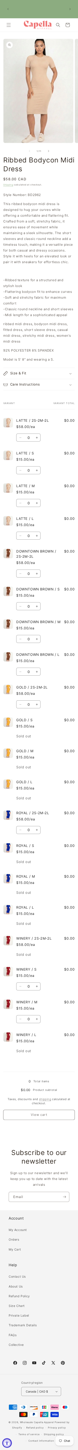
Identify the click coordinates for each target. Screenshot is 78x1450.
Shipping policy (54, 1434)
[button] (8, 25)
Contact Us (17, 1276)
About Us (16, 1286)
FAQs (12, 1335)
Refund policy (35, 1427)
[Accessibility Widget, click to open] (7, 1443)
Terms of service (28, 1434)
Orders (14, 1239)
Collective (16, 1345)
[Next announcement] (70, 9)
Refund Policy (19, 1296)
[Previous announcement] (8, 9)
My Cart (15, 1249)
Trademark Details (23, 1325)
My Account (18, 1230)
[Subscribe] (64, 1197)
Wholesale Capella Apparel (37, 1422)
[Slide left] (29, 151)
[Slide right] (48, 151)
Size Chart (17, 1306)
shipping (45, 1099)
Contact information (41, 1440)
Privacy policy (57, 1427)
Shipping (8, 184)
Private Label (19, 1315)
